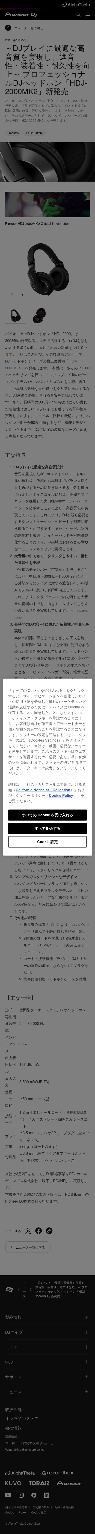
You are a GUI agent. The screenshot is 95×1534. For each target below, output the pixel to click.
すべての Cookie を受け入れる (47, 815)
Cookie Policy (61, 795)
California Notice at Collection (43, 789)
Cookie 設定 (47, 841)
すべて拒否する (47, 828)
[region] (47, 767)
